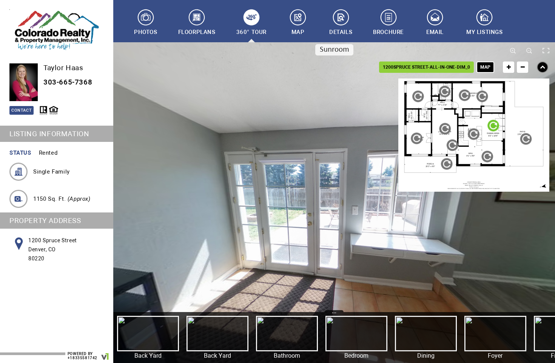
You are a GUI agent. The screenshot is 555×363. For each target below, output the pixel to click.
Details (340, 32)
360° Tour (251, 32)
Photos (145, 32)
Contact (21, 110)
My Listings (484, 32)
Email (435, 32)
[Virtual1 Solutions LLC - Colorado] (105, 352)
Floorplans (197, 32)
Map (298, 32)
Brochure (388, 32)
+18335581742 (82, 358)
